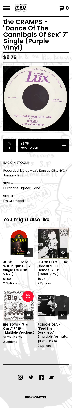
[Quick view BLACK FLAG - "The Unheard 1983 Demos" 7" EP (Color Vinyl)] (62, 252)
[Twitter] (31, 377)
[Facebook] (41, 377)
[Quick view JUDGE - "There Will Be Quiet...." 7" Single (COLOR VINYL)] (28, 252)
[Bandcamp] (51, 377)
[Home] (21, 8)
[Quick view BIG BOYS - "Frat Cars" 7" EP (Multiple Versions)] (28, 315)
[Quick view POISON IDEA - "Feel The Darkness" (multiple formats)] (62, 315)
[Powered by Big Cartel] (36, 397)
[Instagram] (20, 377)
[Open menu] (6, 8)
